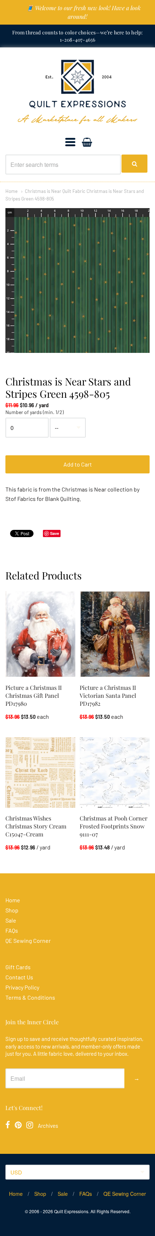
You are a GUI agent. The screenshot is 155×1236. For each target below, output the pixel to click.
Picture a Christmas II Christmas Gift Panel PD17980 (33, 695)
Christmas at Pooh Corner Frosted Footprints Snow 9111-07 (113, 826)
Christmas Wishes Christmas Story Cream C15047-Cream (35, 826)
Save (54, 533)
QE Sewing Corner (28, 940)
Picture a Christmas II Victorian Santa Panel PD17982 (108, 695)
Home (11, 191)
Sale (10, 920)
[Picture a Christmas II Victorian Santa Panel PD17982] (115, 634)
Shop (11, 910)
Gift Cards (18, 966)
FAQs (11, 930)
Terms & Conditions (30, 997)
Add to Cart (77, 464)
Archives (48, 1125)
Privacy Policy (22, 987)
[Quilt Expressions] (77, 92)
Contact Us (19, 977)
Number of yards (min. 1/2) (34, 412)
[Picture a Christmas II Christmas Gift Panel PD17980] (40, 634)
